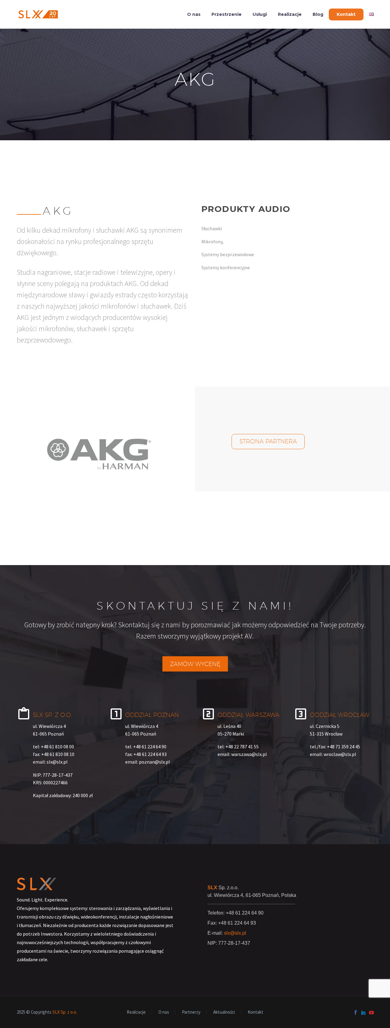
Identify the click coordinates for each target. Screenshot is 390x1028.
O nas (193, 14)
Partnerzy (191, 1012)
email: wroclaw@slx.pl (333, 754)
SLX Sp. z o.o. (64, 1012)
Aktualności (224, 1012)
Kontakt (346, 14)
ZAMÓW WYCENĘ (195, 664)
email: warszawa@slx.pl (242, 754)
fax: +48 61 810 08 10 (53, 754)
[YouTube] (371, 1012)
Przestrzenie (226, 14)
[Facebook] (355, 1012)
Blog (318, 14)
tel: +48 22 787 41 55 (238, 746)
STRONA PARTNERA (268, 441)
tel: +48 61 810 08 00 (53, 746)
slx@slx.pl (235, 933)
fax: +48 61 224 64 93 (146, 754)
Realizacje (290, 14)
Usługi (260, 14)
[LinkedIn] (363, 1012)
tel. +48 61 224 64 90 (145, 746)
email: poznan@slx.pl (147, 762)
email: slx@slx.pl (50, 762)
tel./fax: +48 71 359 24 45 (335, 746)
